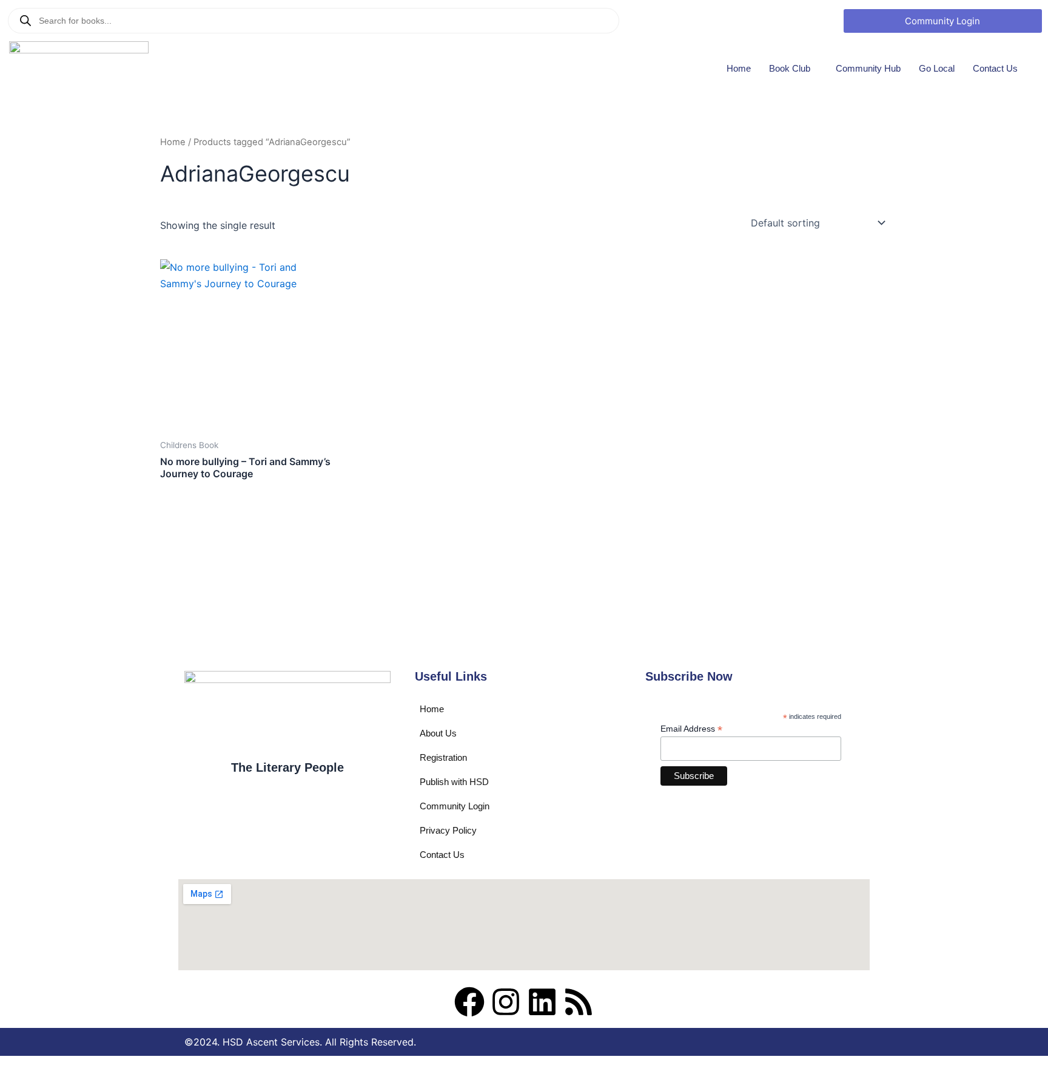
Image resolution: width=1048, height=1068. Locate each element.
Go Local (937, 68)
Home (739, 68)
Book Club (789, 68)
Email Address (691, 729)
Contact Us (995, 68)
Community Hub (868, 68)
